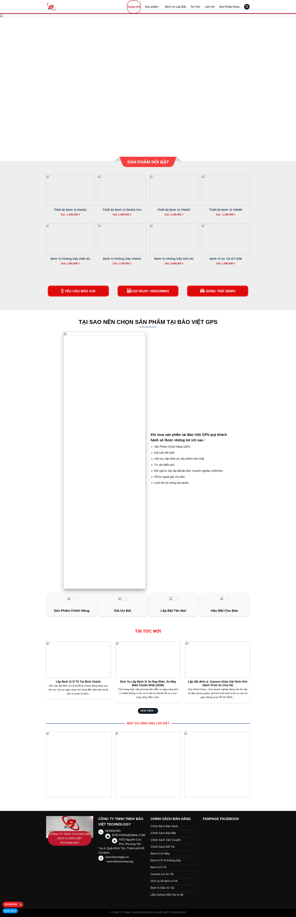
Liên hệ (209, 6)
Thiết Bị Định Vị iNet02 (70, 209)
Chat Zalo (10, 911)
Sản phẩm (151, 6)
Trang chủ (133, 6)
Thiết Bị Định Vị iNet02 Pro (122, 209)
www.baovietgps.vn (117, 857)
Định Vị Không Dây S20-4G (174, 258)
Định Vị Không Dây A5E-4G (70, 258)
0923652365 (10, 904)
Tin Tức (195, 6)
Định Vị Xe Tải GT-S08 (226, 258)
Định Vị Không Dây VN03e (122, 258)
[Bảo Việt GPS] (63, 6)
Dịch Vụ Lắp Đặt (175, 6)
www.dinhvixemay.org (120, 861)
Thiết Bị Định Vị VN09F (225, 209)
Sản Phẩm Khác (229, 6)
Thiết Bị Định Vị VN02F (173, 209)
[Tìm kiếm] (247, 7)
